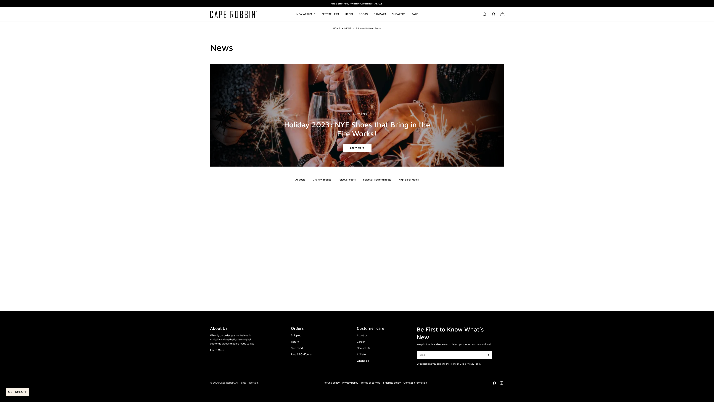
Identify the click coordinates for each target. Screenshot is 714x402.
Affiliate (361, 354)
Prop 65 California (301, 354)
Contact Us (363, 348)
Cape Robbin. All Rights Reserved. (238, 382)
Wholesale (363, 360)
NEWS (347, 28)
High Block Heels (409, 179)
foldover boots (347, 179)
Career (361, 341)
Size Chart (297, 348)
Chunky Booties (322, 179)
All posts (300, 179)
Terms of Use (457, 363)
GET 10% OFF (17, 392)
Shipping (296, 335)
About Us (362, 335)
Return (295, 341)
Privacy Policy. (474, 363)
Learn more (357, 147)
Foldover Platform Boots (377, 179)
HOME (336, 28)
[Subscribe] (488, 355)
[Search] (484, 14)
